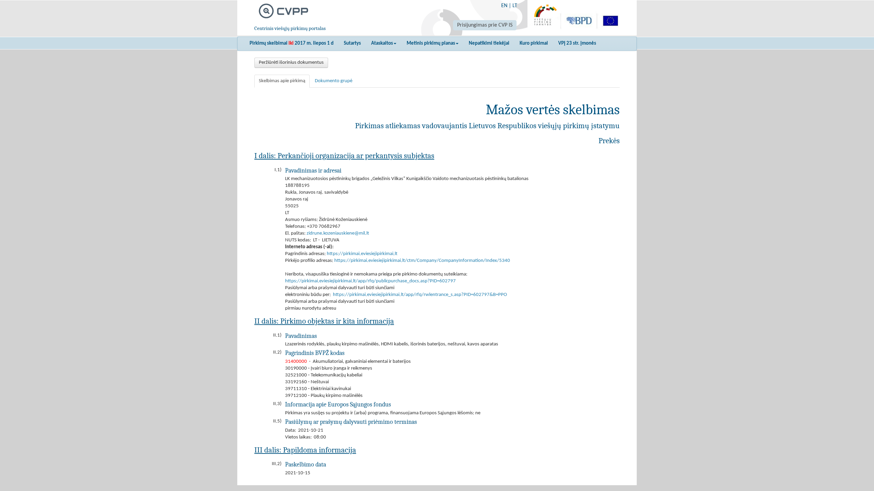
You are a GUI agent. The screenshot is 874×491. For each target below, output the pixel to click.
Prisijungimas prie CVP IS (484, 25)
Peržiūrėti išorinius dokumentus (291, 62)
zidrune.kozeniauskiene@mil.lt (338, 233)
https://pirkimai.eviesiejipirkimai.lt (362, 253)
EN (504, 6)
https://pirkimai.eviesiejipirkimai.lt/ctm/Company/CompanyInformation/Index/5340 (422, 260)
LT (514, 6)
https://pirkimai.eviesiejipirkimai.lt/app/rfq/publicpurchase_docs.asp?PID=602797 (370, 281)
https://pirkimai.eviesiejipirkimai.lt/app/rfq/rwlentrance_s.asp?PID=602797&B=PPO (420, 294)
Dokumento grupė (333, 81)
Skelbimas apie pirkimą (282, 81)
